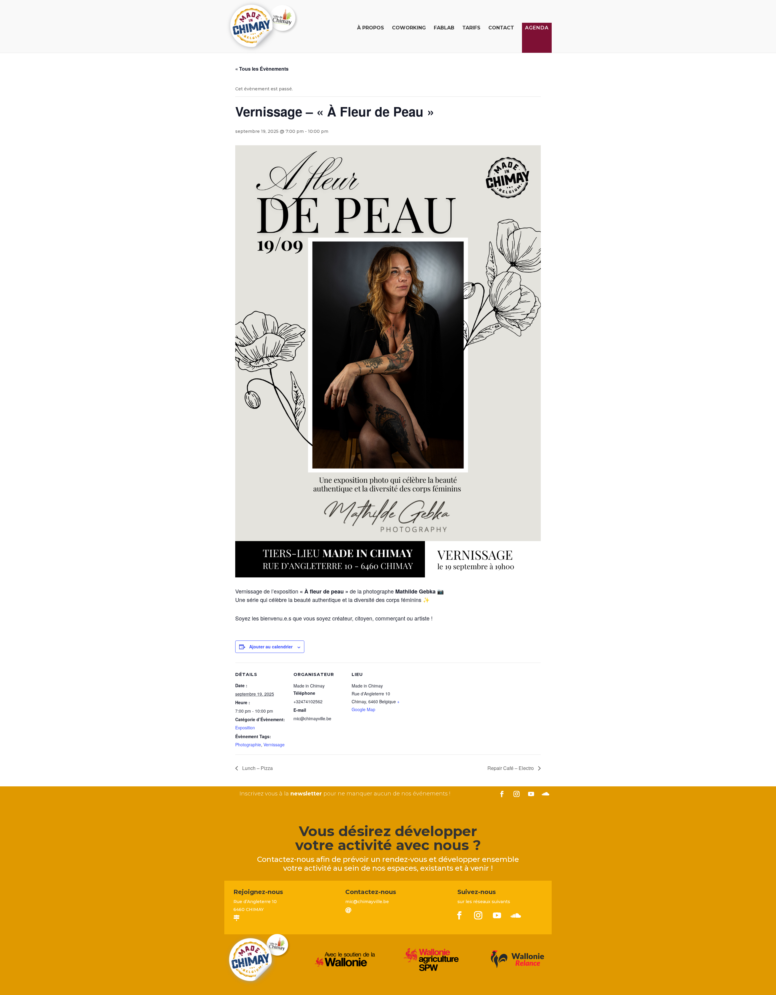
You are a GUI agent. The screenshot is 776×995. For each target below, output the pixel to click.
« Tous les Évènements (262, 68)
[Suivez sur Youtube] (531, 794)
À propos (370, 28)
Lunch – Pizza (257, 768)
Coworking (409, 28)
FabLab (444, 28)
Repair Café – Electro (511, 768)
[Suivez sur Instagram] (516, 794)
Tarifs (471, 28)
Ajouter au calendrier (271, 647)
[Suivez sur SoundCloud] (546, 794)
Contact (501, 28)
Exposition (245, 727)
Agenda (537, 28)
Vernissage (274, 744)
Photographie (248, 744)
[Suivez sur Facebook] (502, 794)
